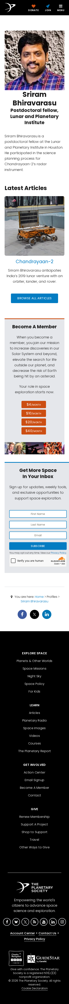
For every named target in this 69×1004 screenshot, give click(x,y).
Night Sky (35, 676)
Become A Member (34, 788)
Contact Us (47, 933)
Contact (34, 795)
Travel (34, 839)
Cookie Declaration (34, 988)
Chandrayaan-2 (34, 261)
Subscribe (38, 546)
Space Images (34, 728)
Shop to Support (35, 832)
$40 (33, 430)
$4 (34, 404)
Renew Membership (34, 817)
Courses (34, 743)
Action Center (34, 772)
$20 (33, 422)
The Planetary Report (34, 751)
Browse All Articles (34, 298)
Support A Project (34, 824)
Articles (34, 713)
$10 (33, 413)
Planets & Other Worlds (35, 661)
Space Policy (35, 684)
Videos (34, 736)
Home (39, 597)
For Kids (34, 691)
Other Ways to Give (34, 847)
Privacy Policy (58, 552)
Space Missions (35, 668)
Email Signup (34, 780)
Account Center (22, 933)
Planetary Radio (34, 720)
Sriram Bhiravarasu (34, 601)
